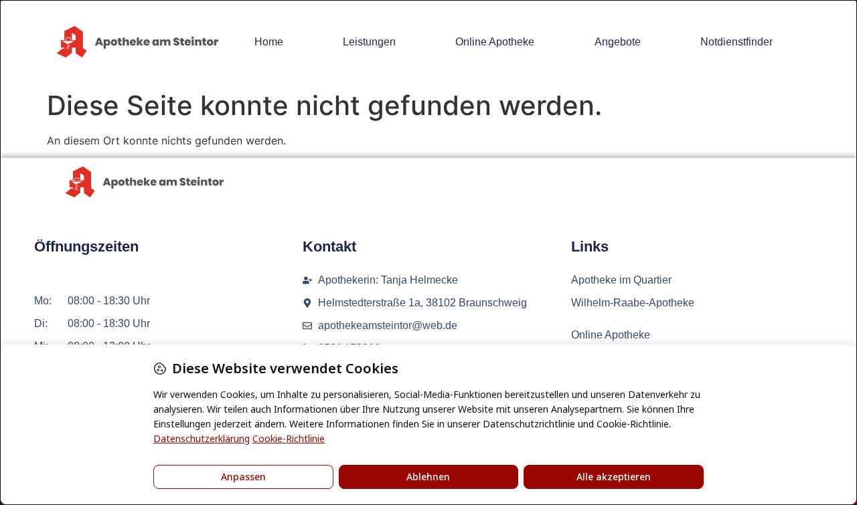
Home (268, 41)
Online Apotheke (494, 41)
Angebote (618, 41)
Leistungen (369, 41)
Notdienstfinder (736, 41)
